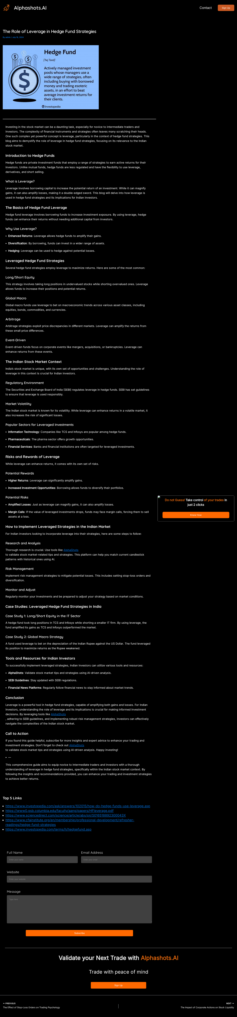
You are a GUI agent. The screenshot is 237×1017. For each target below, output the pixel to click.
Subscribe (79, 933)
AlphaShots (71, 550)
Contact (206, 8)
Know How (196, 515)
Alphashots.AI (30, 8)
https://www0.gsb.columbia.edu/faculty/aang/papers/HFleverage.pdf (59, 811)
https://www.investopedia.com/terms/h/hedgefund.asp (48, 829)
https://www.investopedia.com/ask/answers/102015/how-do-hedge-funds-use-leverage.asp (77, 806)
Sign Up (118, 985)
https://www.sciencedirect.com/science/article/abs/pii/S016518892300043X (65, 815)
